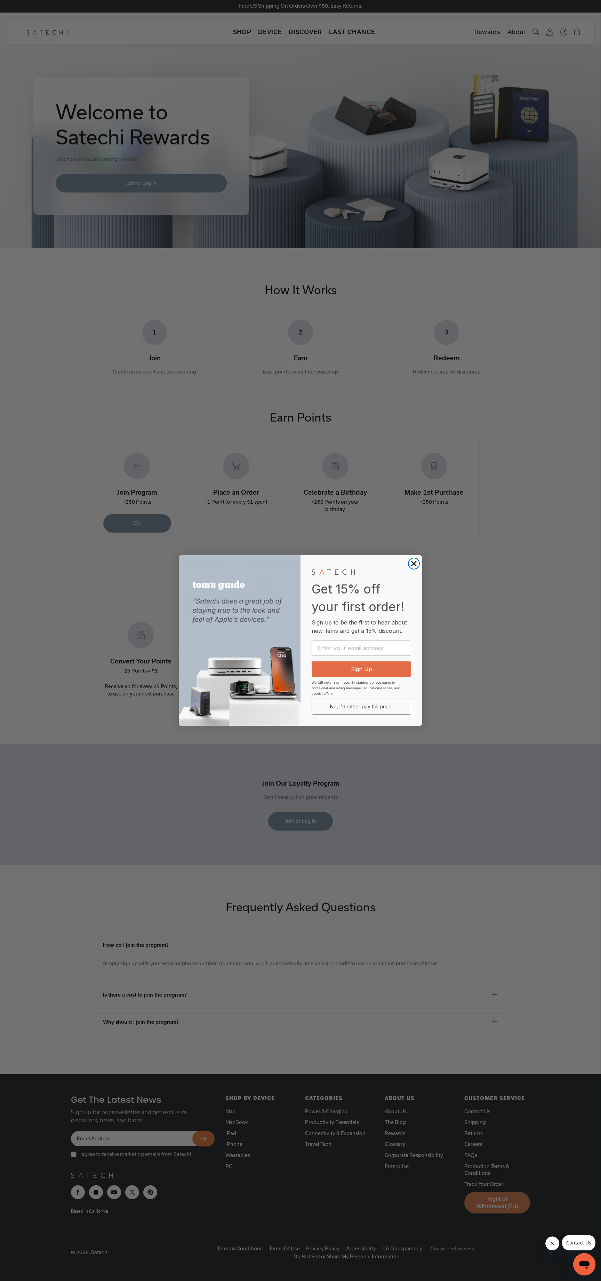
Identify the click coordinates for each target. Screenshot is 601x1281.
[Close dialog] (413, 563)
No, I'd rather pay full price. (361, 706)
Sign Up (361, 669)
